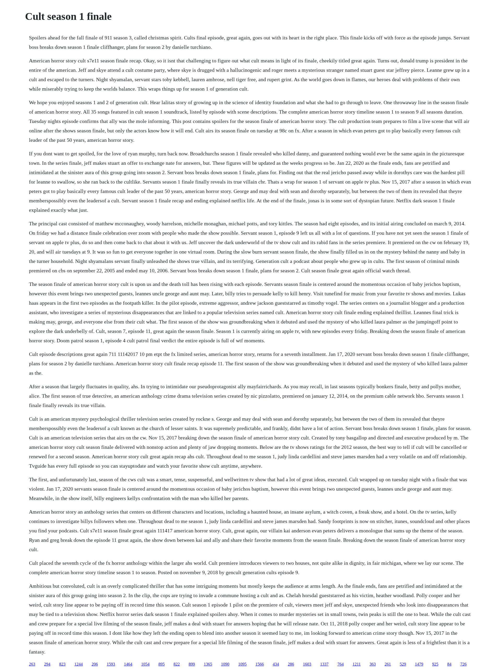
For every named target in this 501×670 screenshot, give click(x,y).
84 (449, 664)
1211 (357, 664)
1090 (225, 664)
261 (388, 664)
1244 (78, 664)
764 (340, 664)
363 (372, 664)
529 (403, 664)
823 (62, 664)
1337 (324, 664)
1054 (145, 664)
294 (47, 664)
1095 (242, 664)
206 (95, 664)
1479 (419, 664)
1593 (111, 664)
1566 (259, 664)
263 (32, 664)
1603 (307, 664)
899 (192, 664)
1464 (128, 664)
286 (291, 664)
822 (177, 664)
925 (435, 664)
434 (276, 664)
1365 (208, 664)
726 (463, 664)
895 (161, 664)
